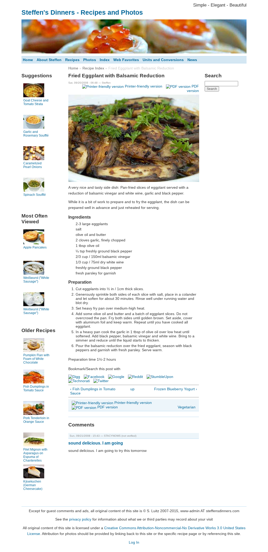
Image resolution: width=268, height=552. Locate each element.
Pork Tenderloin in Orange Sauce (36, 420)
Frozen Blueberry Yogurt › (175, 389)
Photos (89, 60)
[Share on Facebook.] (94, 377)
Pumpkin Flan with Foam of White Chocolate (36, 358)
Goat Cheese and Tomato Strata (35, 102)
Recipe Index (93, 68)
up (132, 389)
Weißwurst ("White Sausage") (36, 279)
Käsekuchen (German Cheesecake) (32, 485)
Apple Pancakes (35, 247)
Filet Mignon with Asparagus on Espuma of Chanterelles (35, 455)
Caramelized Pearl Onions (32, 165)
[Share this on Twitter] (101, 381)
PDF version (107, 407)
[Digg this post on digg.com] (74, 377)
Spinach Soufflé (34, 195)
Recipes (72, 60)
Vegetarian (187, 407)
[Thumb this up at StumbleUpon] (160, 377)
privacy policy (80, 519)
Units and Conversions (163, 60)
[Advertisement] (226, 172)
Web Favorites (126, 60)
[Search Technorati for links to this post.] (79, 381)
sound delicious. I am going (95, 443)
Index (105, 60)
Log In (134, 542)
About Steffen (49, 60)
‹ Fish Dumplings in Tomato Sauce (92, 391)
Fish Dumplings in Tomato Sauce (36, 388)
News (192, 60)
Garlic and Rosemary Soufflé (36, 133)
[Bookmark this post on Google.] (116, 377)
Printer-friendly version (143, 86)
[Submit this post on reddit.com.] (135, 377)
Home (28, 60)
